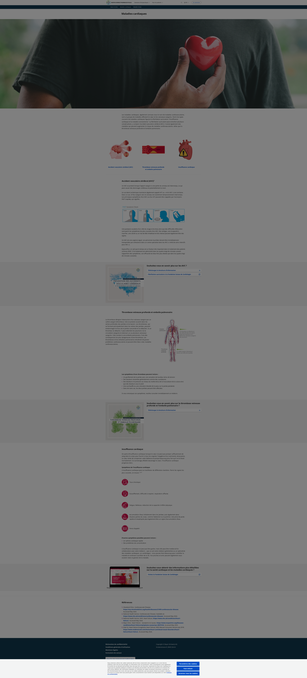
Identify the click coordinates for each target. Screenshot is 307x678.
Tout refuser (188, 669)
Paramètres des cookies (188, 664)
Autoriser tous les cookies (188, 673)
